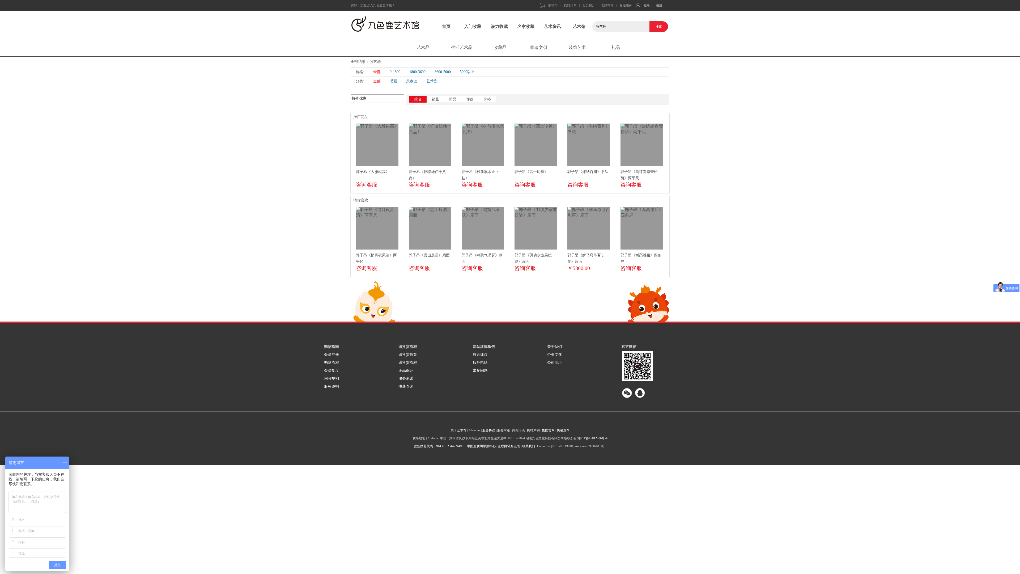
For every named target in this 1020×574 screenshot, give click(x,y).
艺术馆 (579, 26)
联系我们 (528, 446)
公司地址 (554, 363)
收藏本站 (607, 5)
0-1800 (395, 72)
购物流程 (331, 363)
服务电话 (480, 363)
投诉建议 (480, 355)
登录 (647, 5)
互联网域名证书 (509, 446)
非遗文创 (538, 47)
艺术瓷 (431, 81)
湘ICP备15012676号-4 (592, 438)
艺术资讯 (552, 26)
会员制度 (331, 371)
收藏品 (500, 47)
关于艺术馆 (458, 430)
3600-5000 (443, 72)
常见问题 (480, 371)
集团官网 (548, 430)
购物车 (553, 5)
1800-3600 (417, 72)
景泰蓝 (411, 81)
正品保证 (405, 371)
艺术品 (423, 47)
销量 (435, 99)
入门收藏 (472, 26)
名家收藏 (525, 26)
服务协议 (488, 430)
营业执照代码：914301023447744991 (439, 446)
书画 (393, 81)
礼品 (615, 47)
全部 (377, 72)
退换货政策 (407, 355)
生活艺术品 (461, 47)
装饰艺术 (577, 47)
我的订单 (570, 5)
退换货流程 (407, 363)
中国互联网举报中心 (481, 446)
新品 (452, 99)
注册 (659, 5)
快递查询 (405, 387)
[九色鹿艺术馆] (392, 24)
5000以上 (467, 72)
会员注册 (331, 355)
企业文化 (554, 355)
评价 (470, 99)
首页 (446, 26)
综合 (418, 99)
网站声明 (533, 430)
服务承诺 (405, 379)
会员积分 (588, 5)
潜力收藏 (499, 26)
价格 (487, 99)
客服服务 (625, 5)
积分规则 (331, 379)
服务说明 (331, 387)
